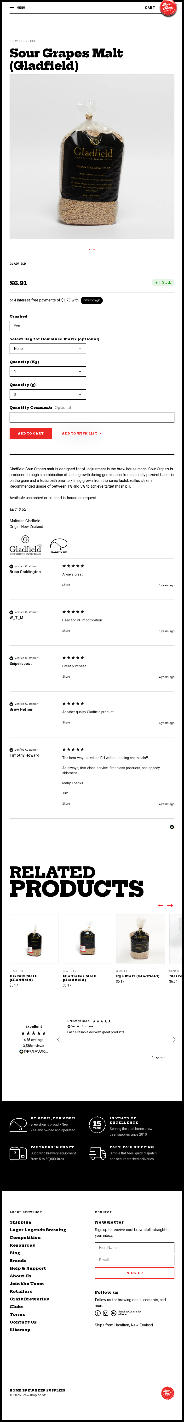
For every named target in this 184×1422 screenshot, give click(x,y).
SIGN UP (135, 1273)
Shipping (20, 1222)
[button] (58, 1039)
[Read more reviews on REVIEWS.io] (33, 1052)
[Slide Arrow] (160, 906)
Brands (18, 1260)
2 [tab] (94, 249)
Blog (15, 1252)
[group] (92, 582)
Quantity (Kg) (24, 362)
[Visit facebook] (97, 1312)
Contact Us (23, 1322)
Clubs (16, 1306)
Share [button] (66, 585)
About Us (20, 1276)
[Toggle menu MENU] (12, 8)
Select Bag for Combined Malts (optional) (54, 339)
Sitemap (20, 1329)
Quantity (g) (23, 385)
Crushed (19, 316)
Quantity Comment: (40, 407)
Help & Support (28, 1268)
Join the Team (27, 1283)
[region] (116, 1039)
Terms (17, 1314)
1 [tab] (89, 249)
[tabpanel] (92, 156)
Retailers (21, 1291)
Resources (22, 1245)
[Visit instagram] (105, 1312)
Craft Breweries (29, 1299)
